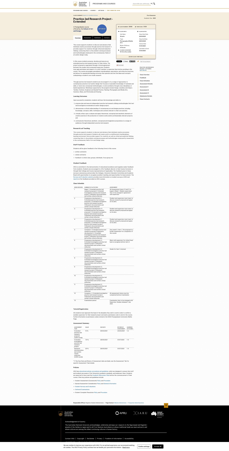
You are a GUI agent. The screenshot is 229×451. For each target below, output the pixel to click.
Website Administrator (120, 402)
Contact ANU (69, 438)
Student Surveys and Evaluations (85, 386)
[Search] (154, 3)
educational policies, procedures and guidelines (93, 371)
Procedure (107, 380)
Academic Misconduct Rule (100, 375)
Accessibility (129, 438)
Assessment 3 (144, 93)
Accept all (158, 446)
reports (75, 179)
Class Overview (144, 74)
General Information (110, 383)
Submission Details (146, 96)
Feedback (143, 77)
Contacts (107, 37)
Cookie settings (143, 446)
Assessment (87, 37)
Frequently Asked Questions (136, 402)
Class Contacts (145, 99)
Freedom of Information (113, 438)
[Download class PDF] (120, 65)
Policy (99, 380)
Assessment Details (146, 84)
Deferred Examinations (82, 389)
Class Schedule (145, 80)
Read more (126, 447)
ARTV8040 (101, 10)
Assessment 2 (144, 90)
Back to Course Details (91, 15)
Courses (93, 10)
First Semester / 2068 (113, 10)
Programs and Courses (104, 4)
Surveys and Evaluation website (83, 177)
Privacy (99, 438)
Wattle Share (132, 61)
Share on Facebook (125, 61)
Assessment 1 (144, 87)
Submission (97, 37)
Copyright (80, 438)
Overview (78, 38)
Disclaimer (90, 438)
